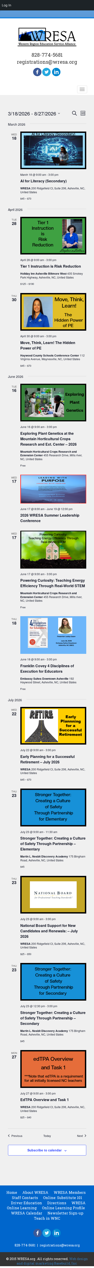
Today (47, 1136)
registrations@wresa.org (47, 62)
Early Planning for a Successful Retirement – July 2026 (47, 759)
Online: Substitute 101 (62, 1197)
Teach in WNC (47, 1218)
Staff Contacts (25, 1197)
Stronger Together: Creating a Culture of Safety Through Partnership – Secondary (53, 1018)
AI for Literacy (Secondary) (43, 180)
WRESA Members (70, 1192)
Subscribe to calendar (44, 1150)
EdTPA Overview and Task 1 (44, 1099)
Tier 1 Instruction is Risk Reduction (50, 266)
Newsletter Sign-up (65, 1213)
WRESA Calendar (26, 1213)
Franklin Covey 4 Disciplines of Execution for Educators (47, 668)
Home (11, 1192)
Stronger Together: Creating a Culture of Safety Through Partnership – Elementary (53, 844)
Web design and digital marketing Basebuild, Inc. (52, 1261)
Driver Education (26, 1202)
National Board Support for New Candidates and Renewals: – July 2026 (49, 931)
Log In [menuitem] (6, 5)
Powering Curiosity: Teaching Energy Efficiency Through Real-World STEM (52, 583)
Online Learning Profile (63, 1207)
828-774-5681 (47, 54)
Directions (56, 1202)
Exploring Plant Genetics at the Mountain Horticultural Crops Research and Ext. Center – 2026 (48, 439)
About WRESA (35, 1192)
